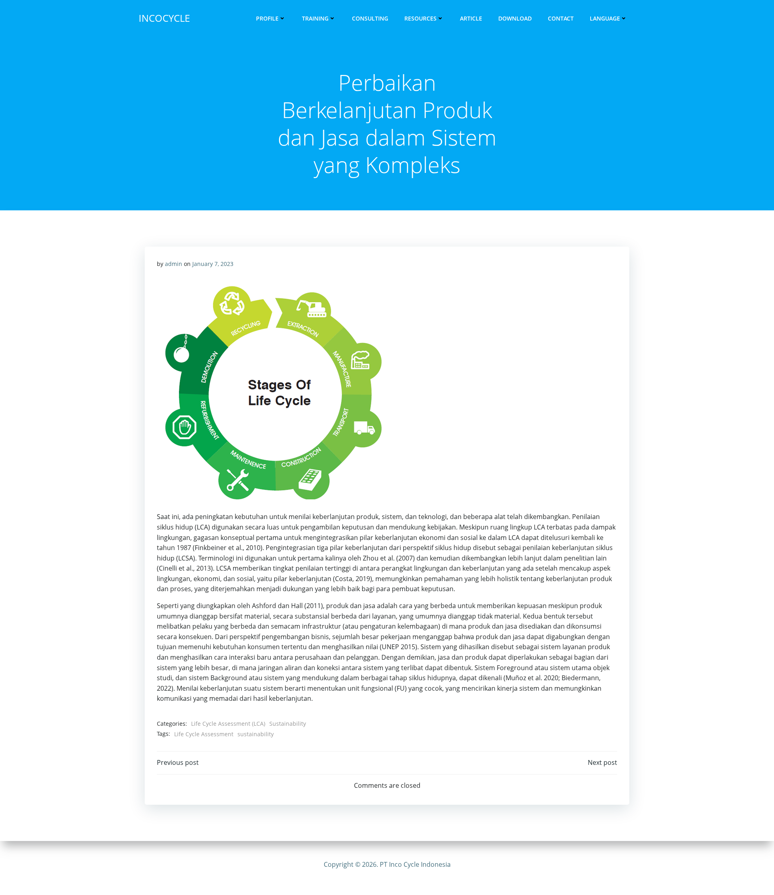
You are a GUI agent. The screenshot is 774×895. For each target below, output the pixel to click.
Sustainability (287, 723)
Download (515, 18)
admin (173, 264)
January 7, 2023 (212, 264)
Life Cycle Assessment (203, 734)
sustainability (255, 734)
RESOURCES (420, 18)
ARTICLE (471, 18)
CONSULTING (370, 18)
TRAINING (315, 18)
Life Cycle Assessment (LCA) (228, 723)
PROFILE (267, 18)
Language (605, 18)
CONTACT (561, 18)
